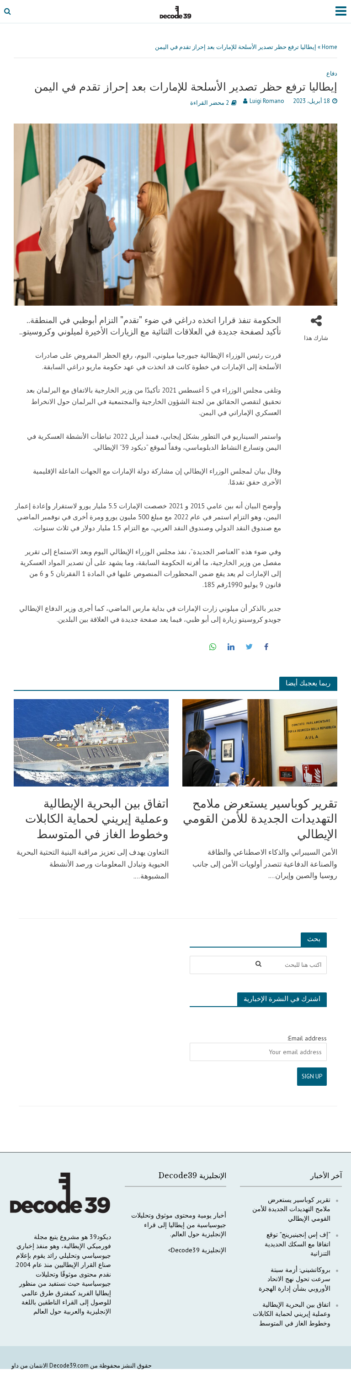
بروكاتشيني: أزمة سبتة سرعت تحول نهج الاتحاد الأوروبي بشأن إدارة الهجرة (294, 1279)
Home (329, 47)
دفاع (331, 73)
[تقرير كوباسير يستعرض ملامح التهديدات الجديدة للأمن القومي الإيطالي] (259, 741)
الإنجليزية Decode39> (197, 1250)
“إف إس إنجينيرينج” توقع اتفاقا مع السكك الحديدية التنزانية (297, 1243)
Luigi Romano (267, 101)
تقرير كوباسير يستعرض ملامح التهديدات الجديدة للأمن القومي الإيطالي (260, 818)
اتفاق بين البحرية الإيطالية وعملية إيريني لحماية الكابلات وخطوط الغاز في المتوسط (97, 818)
